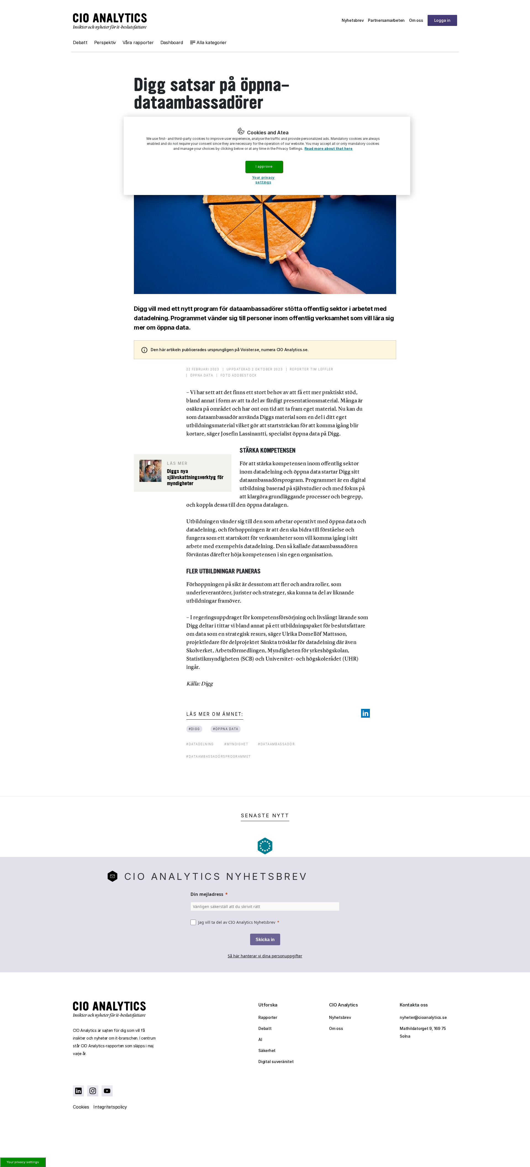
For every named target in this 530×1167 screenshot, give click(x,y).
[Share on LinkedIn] (365, 713)
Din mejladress (206, 894)
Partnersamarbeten (386, 20)
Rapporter (267, 1017)
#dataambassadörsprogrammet (218, 756)
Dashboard (171, 42)
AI (260, 1039)
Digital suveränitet (275, 1061)
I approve (264, 166)
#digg (194, 729)
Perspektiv (105, 42)
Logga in (442, 20)
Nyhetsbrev (353, 20)
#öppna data (226, 729)
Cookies (81, 1107)
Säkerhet (266, 1050)
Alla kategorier (211, 42)
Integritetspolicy (110, 1107)
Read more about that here (328, 148)
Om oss (416, 20)
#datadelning (200, 744)
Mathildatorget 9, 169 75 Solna (423, 1032)
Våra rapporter (138, 42)
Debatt (80, 42)
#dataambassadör (276, 744)
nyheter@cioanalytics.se (423, 1017)
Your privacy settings (23, 1162)
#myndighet (236, 744)
